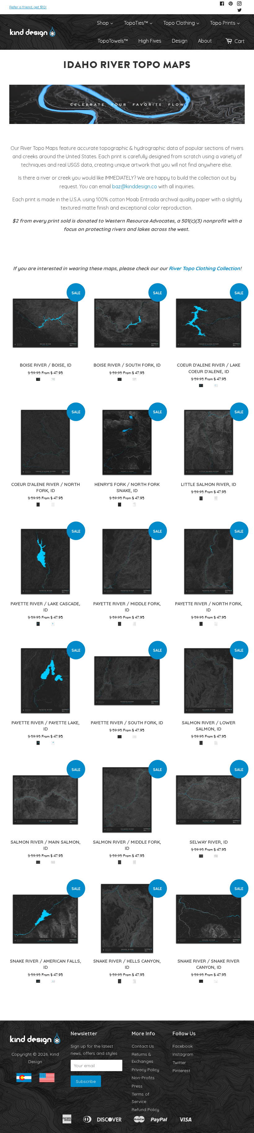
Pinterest (181, 1070)
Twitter (179, 1062)
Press (137, 1085)
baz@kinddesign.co (134, 186)
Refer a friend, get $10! (27, 7)
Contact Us (143, 1046)
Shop (103, 23)
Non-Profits (143, 1077)
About (205, 41)
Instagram (183, 1054)
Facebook (183, 1046)
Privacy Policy (145, 1069)
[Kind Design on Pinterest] (230, 4)
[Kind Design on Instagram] (239, 4)
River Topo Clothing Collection (204, 268)
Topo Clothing (179, 23)
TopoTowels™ (113, 41)
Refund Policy (145, 1109)
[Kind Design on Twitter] (239, 10)
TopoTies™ (136, 23)
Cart (239, 41)
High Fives (149, 41)
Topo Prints (223, 23)
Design (179, 41)
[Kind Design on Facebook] (222, 4)
